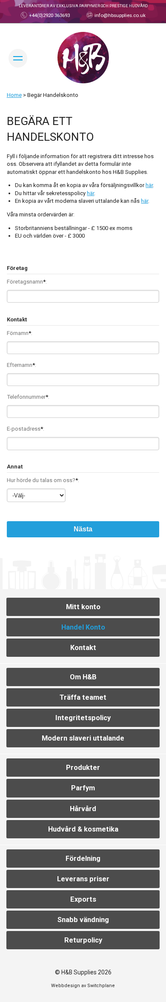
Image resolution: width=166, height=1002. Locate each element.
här (149, 185)
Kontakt (83, 648)
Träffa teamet (83, 697)
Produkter (83, 768)
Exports (83, 899)
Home (14, 95)
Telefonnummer (27, 397)
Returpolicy (83, 940)
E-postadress (25, 429)
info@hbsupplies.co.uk (119, 15)
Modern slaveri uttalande (83, 738)
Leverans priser (83, 879)
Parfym (83, 788)
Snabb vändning (83, 920)
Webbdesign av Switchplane (83, 985)
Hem (83, 57)
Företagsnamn (26, 281)
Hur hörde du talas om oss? (42, 480)
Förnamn (19, 333)
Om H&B (83, 677)
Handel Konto (83, 627)
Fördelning (83, 858)
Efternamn (21, 365)
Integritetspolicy (83, 718)
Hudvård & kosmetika (83, 829)
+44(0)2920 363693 (49, 15)
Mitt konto (83, 607)
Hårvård (83, 809)
